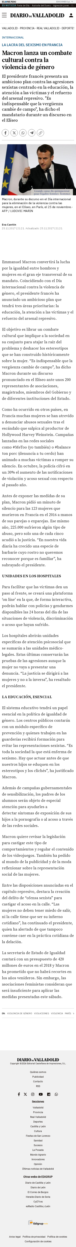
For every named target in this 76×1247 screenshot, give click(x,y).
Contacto (38, 1081)
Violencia (57, 1013)
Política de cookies (57, 1236)
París (68, 1013)
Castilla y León (38, 1126)
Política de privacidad (34, 1236)
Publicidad (38, 1076)
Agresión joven (61, 5)
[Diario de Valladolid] (37, 15)
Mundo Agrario (38, 1154)
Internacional (13, 37)
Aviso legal (15, 1236)
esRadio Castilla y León (38, 1206)
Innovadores (38, 1159)
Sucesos (38, 1145)
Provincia (27, 28)
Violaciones (41, 1013)
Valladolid (10, 28)
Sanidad (38, 1140)
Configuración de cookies (38, 1241)
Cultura (38, 1131)
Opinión (38, 1164)
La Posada (38, 1150)
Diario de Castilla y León (38, 1182)
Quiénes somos (38, 1072)
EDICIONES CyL (63, 2)
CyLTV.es (38, 1201)
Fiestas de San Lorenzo (38, 1136)
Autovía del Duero (41, 5)
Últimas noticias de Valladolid (38, 1169)
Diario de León (38, 1187)
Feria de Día (23, 5)
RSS (38, 1086)
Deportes (38, 1121)
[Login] (71, 15)
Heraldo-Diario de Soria (38, 1197)
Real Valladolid (48, 28)
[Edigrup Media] (38, 1222)
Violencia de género (19, 1013)
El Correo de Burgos (38, 1192)
